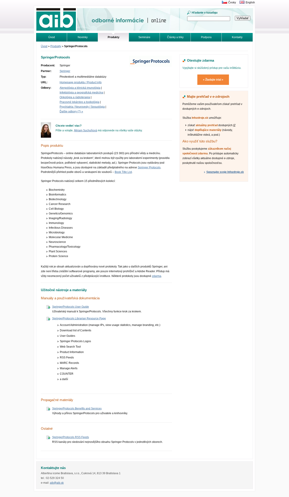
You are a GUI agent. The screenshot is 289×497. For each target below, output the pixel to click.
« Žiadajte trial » (213, 79)
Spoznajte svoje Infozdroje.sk (225, 172)
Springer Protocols (149, 167)
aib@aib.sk (57, 482)
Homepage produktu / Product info (81, 82)
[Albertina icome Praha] (223, 2)
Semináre (144, 37)
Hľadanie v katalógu (204, 12)
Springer (65, 71)
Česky (232, 2)
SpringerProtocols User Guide (70, 306)
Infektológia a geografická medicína (81, 92)
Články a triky (175, 37)
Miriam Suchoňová (85, 130)
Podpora (206, 37)
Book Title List (123, 172)
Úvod (51, 37)
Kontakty (237, 37)
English (250, 2)
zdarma (156, 276)
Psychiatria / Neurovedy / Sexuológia (82, 106)
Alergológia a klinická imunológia (80, 87)
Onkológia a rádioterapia (75, 97)
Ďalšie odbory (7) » (71, 111)
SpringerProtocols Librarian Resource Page (79, 318)
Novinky (83, 37)
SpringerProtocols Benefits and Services (77, 408)
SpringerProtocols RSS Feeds (70, 437)
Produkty (55, 46)
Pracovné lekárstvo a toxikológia (79, 102)
